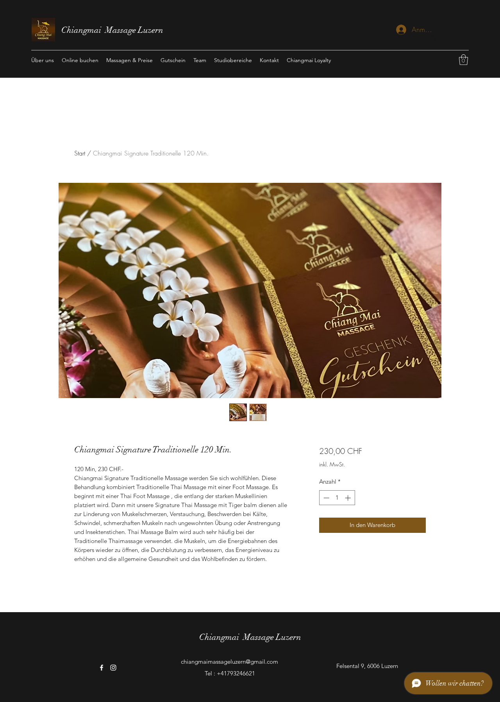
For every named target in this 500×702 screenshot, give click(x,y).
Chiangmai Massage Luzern (113, 30)
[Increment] (348, 498)
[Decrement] (325, 498)
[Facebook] (101, 668)
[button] (463, 59)
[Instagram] (113, 668)
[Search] (433, 39)
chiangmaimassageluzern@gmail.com (229, 661)
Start (79, 153)
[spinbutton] (336, 498)
